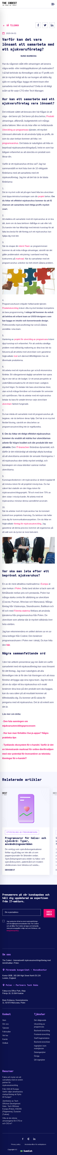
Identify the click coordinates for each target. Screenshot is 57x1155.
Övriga (36, 1056)
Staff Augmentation (41, 1038)
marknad (20, 258)
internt (21, 246)
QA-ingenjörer (39, 1060)
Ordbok (5, 1043)
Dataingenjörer (40, 1052)
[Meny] (53, 4)
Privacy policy (15, 1144)
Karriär (5, 1039)
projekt (41, 196)
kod (15, 356)
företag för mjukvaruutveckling (27, 523)
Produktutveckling (10, 308)
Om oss (5, 1024)
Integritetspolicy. (13, 930)
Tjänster (5, 1028)
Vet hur (5, 1035)
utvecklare (7, 404)
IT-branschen (22, 447)
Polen (18, 588)
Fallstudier (6, 1032)
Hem (4, 1020)
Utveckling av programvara (15, 130)
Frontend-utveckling (42, 1034)
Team (27, 246)
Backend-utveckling (42, 1030)
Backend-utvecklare (42, 1042)
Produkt (50, 116)
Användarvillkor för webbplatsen (35, 1144)
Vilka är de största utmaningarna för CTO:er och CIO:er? (12, 1120)
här (8, 645)
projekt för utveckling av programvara (31, 339)
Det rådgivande (40, 1020)
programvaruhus (10, 143)
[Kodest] (9, 5)
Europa (44, 584)
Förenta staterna (22, 611)
